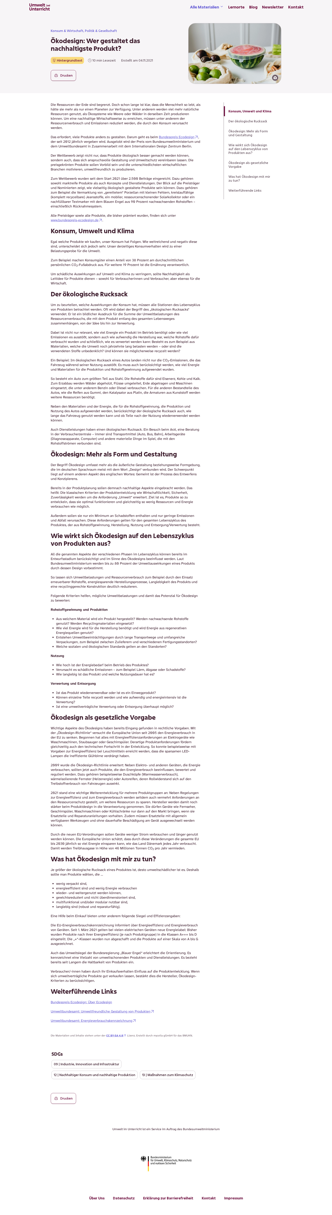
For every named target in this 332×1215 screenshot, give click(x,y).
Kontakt (296, 6)
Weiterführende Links (244, 190)
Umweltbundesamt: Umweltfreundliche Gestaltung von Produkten (100, 1011)
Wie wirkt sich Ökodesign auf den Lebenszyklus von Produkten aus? (248, 149)
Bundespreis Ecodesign (176, 137)
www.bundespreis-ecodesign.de (75, 220)
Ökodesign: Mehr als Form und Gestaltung (248, 133)
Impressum (233, 1198)
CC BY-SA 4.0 (114, 1035)
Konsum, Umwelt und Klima (249, 111)
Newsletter (273, 6)
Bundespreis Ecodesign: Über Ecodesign (81, 1002)
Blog (253, 6)
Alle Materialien (204, 6)
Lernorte (236, 6)
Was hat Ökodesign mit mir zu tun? (249, 178)
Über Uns (97, 1198)
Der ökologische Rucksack (247, 121)
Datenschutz (124, 1198)
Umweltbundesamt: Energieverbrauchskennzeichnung (91, 1020)
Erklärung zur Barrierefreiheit (168, 1198)
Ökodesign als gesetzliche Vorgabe (248, 165)
